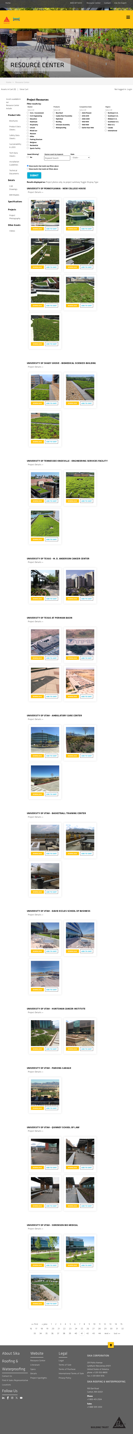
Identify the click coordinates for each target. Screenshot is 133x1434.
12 (105, 1324)
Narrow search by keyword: (54, 154)
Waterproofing (61, 127)
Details (11, 180)
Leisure (32, 127)
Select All (31, 110)
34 (40, 1333)
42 (88, 1333)
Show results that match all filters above (43, 169)
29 (105, 1328)
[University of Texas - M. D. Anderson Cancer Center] (45, 582)
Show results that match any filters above (44, 166)
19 (47, 1328)
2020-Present (86, 113)
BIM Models (14, 195)
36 (52, 1333)
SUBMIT (34, 175)
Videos (12, 231)
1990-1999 (85, 121)
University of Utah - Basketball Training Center (56, 813)
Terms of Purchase (67, 1369)
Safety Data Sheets (14, 137)
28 (99, 1328)
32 (122, 1328)
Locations (6, 1384)
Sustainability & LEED (15, 145)
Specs (33, 1369)
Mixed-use (33, 130)
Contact (107, 3)
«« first (34, 1324)
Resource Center (94, 3)
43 (93, 1333)
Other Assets (14, 225)
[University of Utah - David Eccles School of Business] (45, 935)
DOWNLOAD (37, 229)
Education (33, 119)
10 (94, 1324)
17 (36, 1328)
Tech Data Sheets (13, 154)
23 (70, 1328)
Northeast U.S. (113, 113)
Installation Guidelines (14, 163)
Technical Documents (14, 172)
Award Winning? (33, 154)
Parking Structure (36, 139)
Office (32, 136)
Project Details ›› (35, 192)
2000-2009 (86, 119)
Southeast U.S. (113, 116)
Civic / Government (37, 113)
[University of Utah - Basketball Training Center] (45, 837)
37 (58, 1333)
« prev (44, 1324)
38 (64, 1333)
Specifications (15, 201)
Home (8, 3)
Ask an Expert (120, 3)
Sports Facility (35, 148)
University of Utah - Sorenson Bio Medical (52, 1225)
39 (70, 1333)
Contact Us (7, 1376)
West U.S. (111, 124)
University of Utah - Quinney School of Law (53, 1127)
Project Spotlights (38, 1378)
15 (121, 1324)
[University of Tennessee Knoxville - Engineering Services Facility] (45, 485)
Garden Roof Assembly (64, 116)
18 (42, 1328)
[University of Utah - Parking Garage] (45, 1092)
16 (31, 1328)
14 (116, 1324)
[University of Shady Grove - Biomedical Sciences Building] (45, 387)
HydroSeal (59, 119)
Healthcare (33, 121)
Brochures (13, 121)
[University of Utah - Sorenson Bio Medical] (45, 1249)
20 (53, 1328)
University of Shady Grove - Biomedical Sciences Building (61, 363)
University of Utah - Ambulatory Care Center (54, 715)
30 (111, 1328)
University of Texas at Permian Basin (49, 617)
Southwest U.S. (113, 121)
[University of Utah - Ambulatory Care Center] (45, 740)
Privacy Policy (65, 1378)
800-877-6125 (76, 3)
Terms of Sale (65, 1365)
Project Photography (14, 217)
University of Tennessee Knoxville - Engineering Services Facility (67, 460)
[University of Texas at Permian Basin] (45, 642)
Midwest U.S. (112, 119)
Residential (34, 145)
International (112, 130)
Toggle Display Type (89, 182)
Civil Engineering (36, 116)
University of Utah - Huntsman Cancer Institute (56, 1008)
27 (93, 1328)
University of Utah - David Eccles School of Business (58, 910)
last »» (117, 1333)
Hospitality (34, 124)
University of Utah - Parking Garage (49, 1067)
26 (88, 1328)
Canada (110, 127)
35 (46, 1333)
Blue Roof (59, 113)
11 (99, 1324)
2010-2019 (85, 116)
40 (76, 1333)
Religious (33, 142)
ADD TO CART (51, 229)
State (72, 154)
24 (76, 1328)
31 (117, 1328)
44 (99, 1333)
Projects (12, 209)
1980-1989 (85, 124)
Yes (31, 157)
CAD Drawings (13, 187)
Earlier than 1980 (88, 127)
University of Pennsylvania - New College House (56, 188)
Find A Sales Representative (15, 1380)
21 (59, 1328)
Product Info (14, 114)
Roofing (58, 121)
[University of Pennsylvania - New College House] (45, 212)
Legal (61, 1360)
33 (35, 1333)
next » (107, 1333)
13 (110, 1324)
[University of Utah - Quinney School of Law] (45, 1151)
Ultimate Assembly (63, 124)
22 (64, 1328)
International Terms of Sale (71, 1373)
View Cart (24, 89)
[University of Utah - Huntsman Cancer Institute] (45, 1033)
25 (82, 1328)
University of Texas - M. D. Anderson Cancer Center (58, 558)
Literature (35, 1365)
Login (129, 89)
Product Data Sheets (15, 128)
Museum (33, 133)
